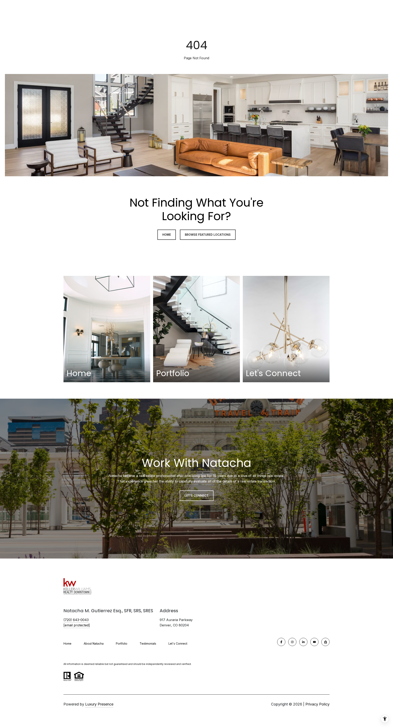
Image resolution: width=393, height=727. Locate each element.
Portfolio (121, 643)
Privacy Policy (317, 704)
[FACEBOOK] (281, 642)
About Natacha (94, 643)
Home (67, 643)
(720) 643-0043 (76, 620)
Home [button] (166, 234)
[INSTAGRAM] (292, 642)
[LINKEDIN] (303, 642)
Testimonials (148, 643)
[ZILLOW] (325, 642)
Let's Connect (177, 643)
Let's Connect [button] (197, 495)
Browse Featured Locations (208, 234)
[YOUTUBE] (314, 642)
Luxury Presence (99, 704)
